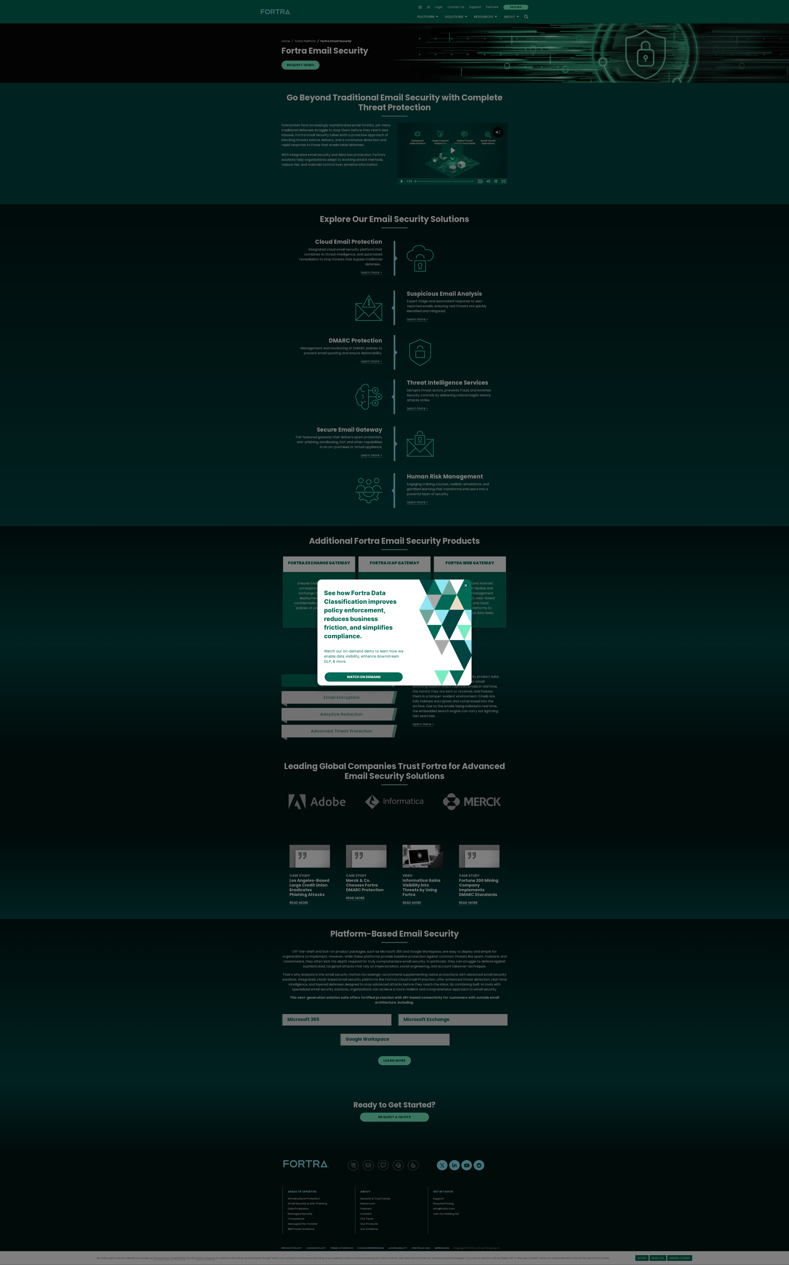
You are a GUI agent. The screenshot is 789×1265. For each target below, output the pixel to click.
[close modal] (465, 585)
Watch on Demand (364, 677)
